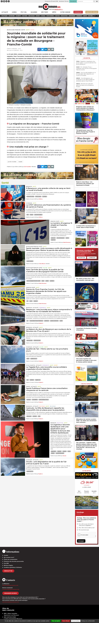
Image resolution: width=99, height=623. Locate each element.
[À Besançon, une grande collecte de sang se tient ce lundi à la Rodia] (13, 192)
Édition (51, 9)
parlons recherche (54, 320)
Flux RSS (6, 563)
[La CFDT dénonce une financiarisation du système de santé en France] (13, 209)
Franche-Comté (54, 221)
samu (31, 301)
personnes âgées (38, 214)
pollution (52, 280)
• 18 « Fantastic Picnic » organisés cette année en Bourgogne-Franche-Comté (86, 68)
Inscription (81, 257)
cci (27, 320)
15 (27, 301)
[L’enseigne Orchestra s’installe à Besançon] (86, 319)
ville (39, 416)
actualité (35, 307)
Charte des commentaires (10, 559)
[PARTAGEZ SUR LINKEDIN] (45, 49)
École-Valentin (30, 365)
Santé (28, 30)
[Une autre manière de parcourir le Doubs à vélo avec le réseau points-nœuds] (86, 349)
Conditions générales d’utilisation (13, 567)
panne (67, 237)
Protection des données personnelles (14, 561)
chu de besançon (60, 237)
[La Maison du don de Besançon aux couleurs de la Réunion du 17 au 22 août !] (13, 333)
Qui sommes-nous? (9, 557)
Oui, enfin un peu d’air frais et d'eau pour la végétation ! (86, 524)
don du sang (38, 196)
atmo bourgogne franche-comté (33, 280)
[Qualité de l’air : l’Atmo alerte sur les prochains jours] (13, 352)
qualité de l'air (34, 358)
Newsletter (8, 571)
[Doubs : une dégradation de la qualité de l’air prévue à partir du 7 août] (13, 465)
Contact (6, 555)
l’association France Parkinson (36, 320)
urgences (53, 239)
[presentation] (76, 392)
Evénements (42, 307)
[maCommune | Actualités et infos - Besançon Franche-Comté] (50, 6)
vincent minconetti (60, 453)
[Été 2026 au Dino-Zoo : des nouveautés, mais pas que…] (86, 269)
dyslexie (59, 451)
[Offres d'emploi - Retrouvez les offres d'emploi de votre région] (86, 142)
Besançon (29, 186)
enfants (52, 453)
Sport (56, 365)
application (53, 451)
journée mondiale (12, 161)
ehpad (31, 214)
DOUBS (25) (29, 203)
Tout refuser (65, 621)
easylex (64, 451)
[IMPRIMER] (52, 49)
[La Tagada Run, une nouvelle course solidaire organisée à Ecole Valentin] (13, 371)
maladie (20, 161)
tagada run (38, 379)
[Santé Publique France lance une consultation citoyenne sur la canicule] (13, 392)
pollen (47, 280)
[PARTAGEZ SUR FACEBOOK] (39, 49)
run (27, 379)
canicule (28, 399)
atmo (28, 358)
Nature (45, 267)
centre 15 (53, 237)
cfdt (27, 214)
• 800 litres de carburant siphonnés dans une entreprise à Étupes (85, 85)
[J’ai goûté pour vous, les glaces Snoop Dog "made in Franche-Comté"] (86, 120)
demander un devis (10, 593)
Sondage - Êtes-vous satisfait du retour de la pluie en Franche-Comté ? (86, 519)
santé (61, 320)
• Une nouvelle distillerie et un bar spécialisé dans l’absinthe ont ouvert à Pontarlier (86, 74)
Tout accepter (56, 621)
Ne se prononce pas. (84, 529)
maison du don (37, 340)
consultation (34, 399)
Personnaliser (76, 621)
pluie (43, 280)
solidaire (32, 379)
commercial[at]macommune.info (10, 589)
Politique (42, 406)
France (28, 386)
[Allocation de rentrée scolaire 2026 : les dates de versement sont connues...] (86, 409)
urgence (35, 301)
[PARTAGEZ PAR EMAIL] (49, 49)
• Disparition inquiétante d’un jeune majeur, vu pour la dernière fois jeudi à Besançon (86, 63)
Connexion (92, 257)
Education (60, 422)
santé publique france (43, 399)
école (69, 451)
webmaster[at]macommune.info (10, 602)
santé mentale (30, 261)
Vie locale (53, 406)
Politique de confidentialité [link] (88, 621)
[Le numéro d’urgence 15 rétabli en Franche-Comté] (25, 227)
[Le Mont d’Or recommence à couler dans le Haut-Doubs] (86, 216)
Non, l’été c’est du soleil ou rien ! (87, 527)
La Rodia (44, 196)
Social (32, 30)
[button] (94, 1)
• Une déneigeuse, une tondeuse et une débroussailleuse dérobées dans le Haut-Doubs (85, 80)
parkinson (47, 320)
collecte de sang (30, 196)
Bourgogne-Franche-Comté (16, 30)
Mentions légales (8, 565)
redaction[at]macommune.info (10, 585)
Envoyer (81, 541)
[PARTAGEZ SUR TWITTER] (42, 49)
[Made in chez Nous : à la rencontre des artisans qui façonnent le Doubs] (86, 172)
